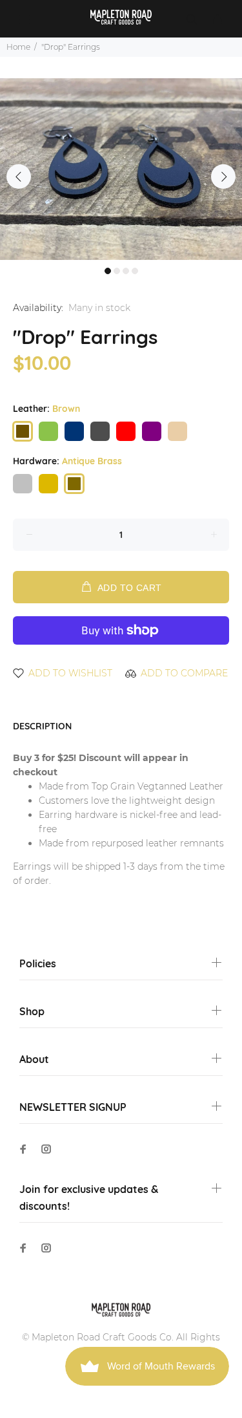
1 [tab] (108, 271)
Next (223, 176)
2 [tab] (117, 271)
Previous (18, 176)
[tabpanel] (121, 169)
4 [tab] (135, 271)
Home (18, 47)
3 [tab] (126, 271)
